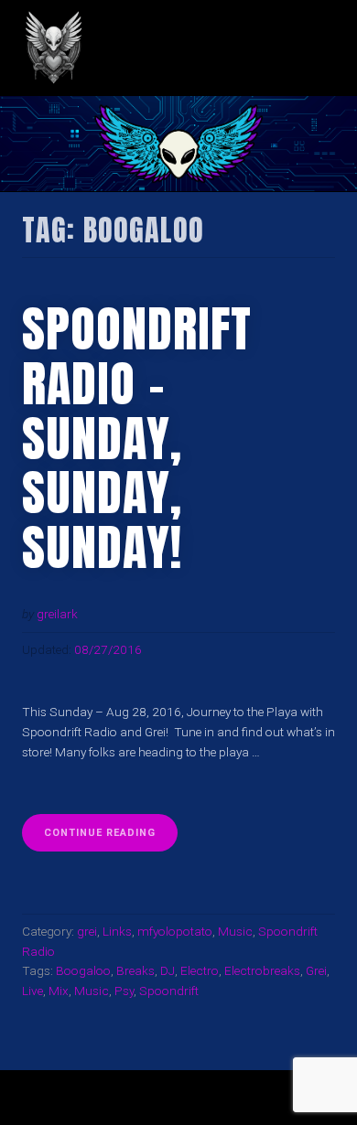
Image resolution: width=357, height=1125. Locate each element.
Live (32, 990)
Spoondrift (169, 990)
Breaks (135, 970)
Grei (316, 970)
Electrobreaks (262, 970)
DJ (167, 970)
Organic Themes (210, 1105)
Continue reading (111, 839)
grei (87, 931)
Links (117, 931)
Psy (124, 990)
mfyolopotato (174, 931)
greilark (57, 613)
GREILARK (171, 48)
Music (235, 931)
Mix (59, 990)
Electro (199, 970)
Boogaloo (83, 970)
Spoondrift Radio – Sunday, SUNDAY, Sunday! (137, 437)
